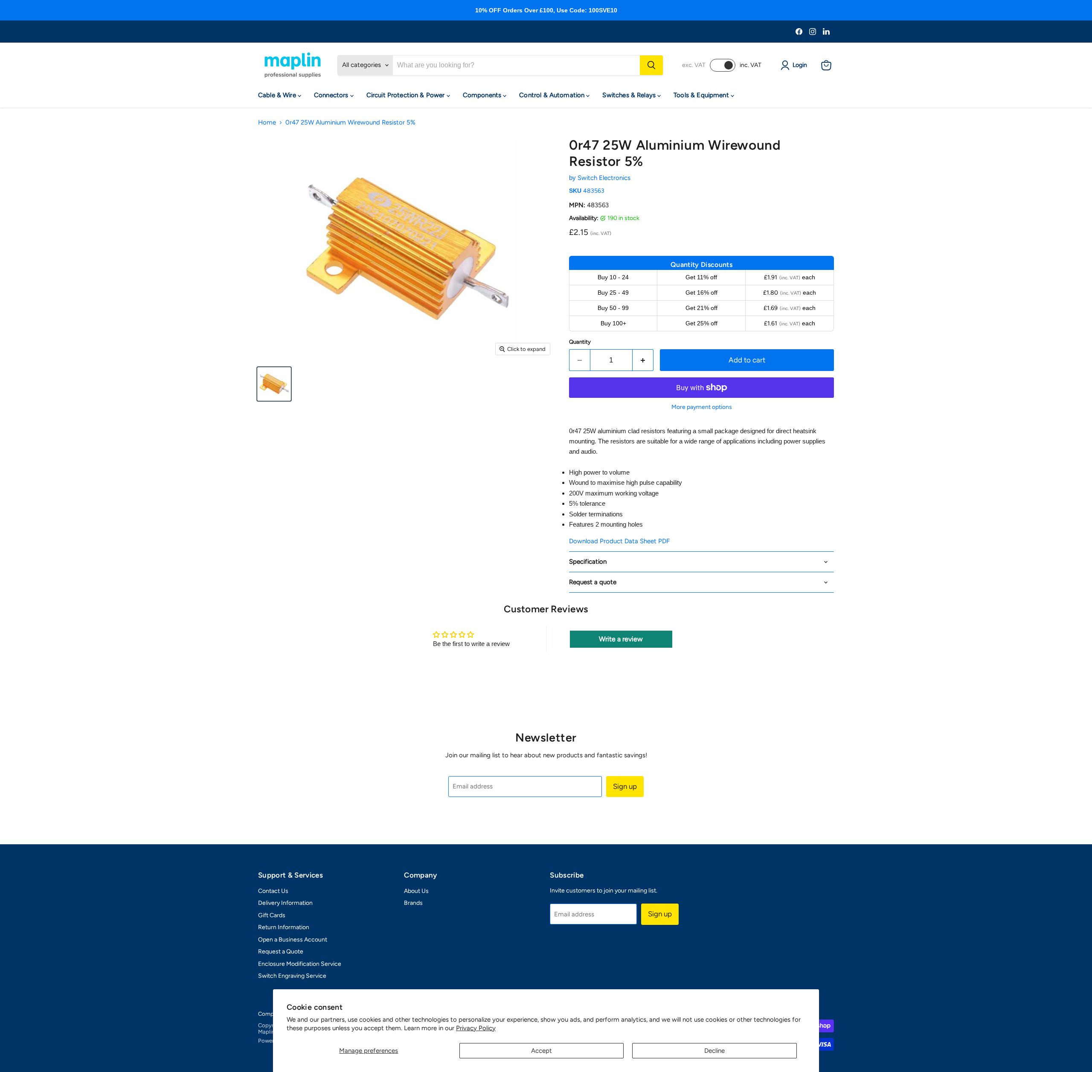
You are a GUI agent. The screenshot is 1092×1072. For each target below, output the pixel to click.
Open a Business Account (292, 939)
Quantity (580, 342)
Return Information (283, 927)
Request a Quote (280, 951)
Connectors (332, 95)
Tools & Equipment (702, 95)
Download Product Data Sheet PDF (619, 541)
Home (267, 122)
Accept (541, 1051)
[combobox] (516, 65)
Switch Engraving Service (292, 975)
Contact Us (273, 891)
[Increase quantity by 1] (643, 360)
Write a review (621, 639)
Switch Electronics (604, 178)
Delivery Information (285, 903)
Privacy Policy (476, 1028)
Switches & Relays (629, 95)
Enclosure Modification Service (299, 964)
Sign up (625, 786)
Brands (413, 903)
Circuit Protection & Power (406, 95)
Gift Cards (271, 915)
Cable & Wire (278, 95)
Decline (714, 1051)
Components (483, 95)
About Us (416, 891)
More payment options (701, 407)
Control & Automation (552, 95)
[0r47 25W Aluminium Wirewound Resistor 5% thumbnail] (274, 384)
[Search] (651, 65)
